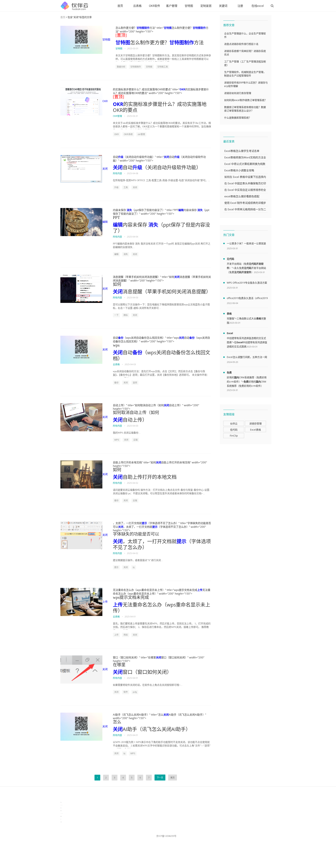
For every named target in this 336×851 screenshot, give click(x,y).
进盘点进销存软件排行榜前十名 (241, 44)
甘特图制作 (143, 27)
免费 (229, 372)
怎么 (117, 722)
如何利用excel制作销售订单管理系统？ (245, 100)
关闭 (105, 168)
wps (116, 345)
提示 (144, 523)
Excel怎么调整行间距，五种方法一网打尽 (247, 357)
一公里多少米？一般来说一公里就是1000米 (246, 244)
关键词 (223, 6)
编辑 (105, 221)
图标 (126, 315)
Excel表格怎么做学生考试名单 (241, 151)
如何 (117, 284)
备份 (120, 337)
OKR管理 (117, 116)
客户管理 (171, 6)
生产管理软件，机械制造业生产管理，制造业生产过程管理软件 (245, 73)
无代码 (230, 258)
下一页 (160, 777)
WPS (116, 440)
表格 (229, 313)
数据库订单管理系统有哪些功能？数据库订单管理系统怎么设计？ (245, 108)
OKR (105, 101)
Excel (230, 333)
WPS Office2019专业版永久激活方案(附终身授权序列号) (247, 283)
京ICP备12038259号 (166, 835)
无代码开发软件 (242, 272)
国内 (236, 377)
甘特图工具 (162, 67)
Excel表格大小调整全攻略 (239, 170)
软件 (126, 692)
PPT (116, 217)
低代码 (233, 429)
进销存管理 (255, 423)
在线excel (257, 6)
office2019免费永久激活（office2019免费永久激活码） (247, 298)
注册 (240, 6)
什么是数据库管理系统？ (237, 117)
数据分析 (121, 67)
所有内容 (117, 173)
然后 (126, 635)
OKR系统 (128, 134)
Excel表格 (255, 429)
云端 (135, 440)
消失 (129, 210)
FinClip (234, 435)
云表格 (137, 6)
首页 (120, 6)
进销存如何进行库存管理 (237, 93)
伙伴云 (233, 423)
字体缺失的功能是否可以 (136, 534)
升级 (120, 157)
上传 (105, 601)
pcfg (135, 692)
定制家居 (206, 6)
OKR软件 (154, 6)
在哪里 (119, 665)
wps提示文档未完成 (131, 597)
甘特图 (189, 6)
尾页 (172, 777)
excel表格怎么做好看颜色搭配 (241, 196)
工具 (126, 187)
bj (134, 567)
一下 (116, 315)
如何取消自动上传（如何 (136, 412)
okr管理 (141, 134)
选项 (135, 382)
